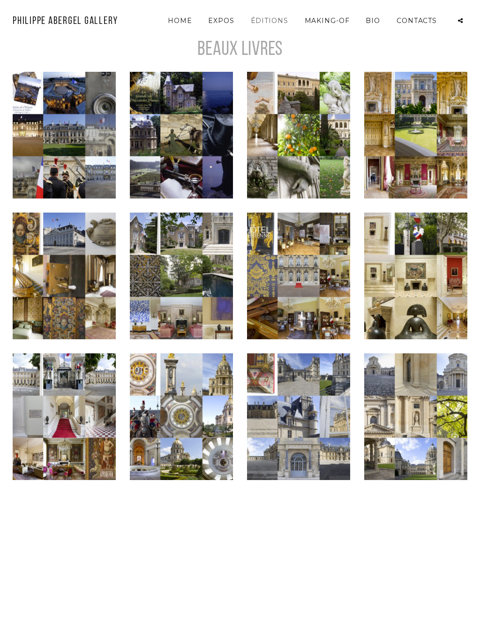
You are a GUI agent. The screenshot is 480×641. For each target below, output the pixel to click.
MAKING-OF (327, 20)
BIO (373, 20)
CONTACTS (417, 20)
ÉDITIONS (270, 20)
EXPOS (221, 20)
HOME (180, 20)
